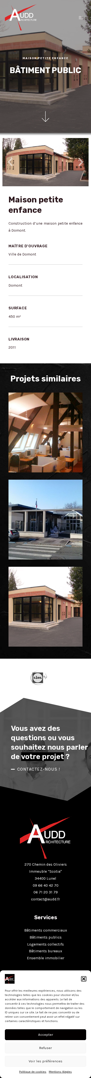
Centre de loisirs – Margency (45, 545)
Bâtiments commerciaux (45, 930)
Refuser (45, 1048)
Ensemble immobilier (45, 958)
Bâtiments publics (46, 937)
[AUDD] (21, 17)
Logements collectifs (45, 944)
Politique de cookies (32, 1071)
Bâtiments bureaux (45, 951)
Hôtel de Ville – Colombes (45, 458)
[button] (83, 978)
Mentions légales (60, 1071)
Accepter (45, 1034)
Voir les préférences (45, 1061)
